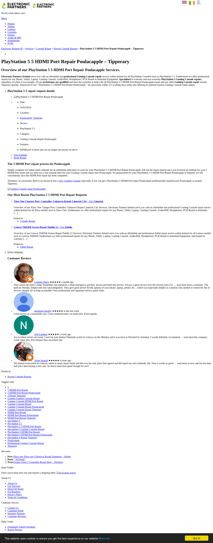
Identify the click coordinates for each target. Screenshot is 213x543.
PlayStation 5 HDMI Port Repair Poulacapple (29, 434)
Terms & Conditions (17, 497)
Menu (4, 18)
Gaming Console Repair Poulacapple (25, 407)
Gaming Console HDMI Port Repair (25, 401)
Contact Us (13, 508)
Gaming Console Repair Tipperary (24, 409)
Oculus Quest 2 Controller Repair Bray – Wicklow (38, 462)
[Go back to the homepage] (28, 8)
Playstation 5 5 (14, 423)
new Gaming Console (70, 180)
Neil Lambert (40, 334)
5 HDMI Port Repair (17, 390)
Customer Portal (15, 510)
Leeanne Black (41, 282)
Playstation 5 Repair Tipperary (22, 437)
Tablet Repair (26, 247)
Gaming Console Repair (19, 404)
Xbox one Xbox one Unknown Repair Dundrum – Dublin (42, 456)
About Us (12, 483)
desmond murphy (42, 311)
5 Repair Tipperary (16, 395)
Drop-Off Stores (15, 489)
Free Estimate (20, 155)
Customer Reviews (16, 516)
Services (29, 48)
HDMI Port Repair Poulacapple (23, 415)
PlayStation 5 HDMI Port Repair (23, 432)
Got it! (196, 538)
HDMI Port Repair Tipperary (21, 418)
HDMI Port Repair (16, 412)
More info (104, 538)
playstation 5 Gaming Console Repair (25, 429)
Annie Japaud (41, 360)
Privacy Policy (14, 494)
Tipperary (12, 446)
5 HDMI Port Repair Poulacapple (24, 393)
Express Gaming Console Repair (23, 398)
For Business (13, 491)
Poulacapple (13, 440)
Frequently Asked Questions (21, 527)
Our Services (13, 486)
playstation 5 (13, 420)
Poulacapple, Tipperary (31, 118)
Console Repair (43, 48)
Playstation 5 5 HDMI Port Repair (24, 426)
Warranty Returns (16, 513)
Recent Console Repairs (65, 48)
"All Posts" (19, 459)
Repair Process (14, 529)
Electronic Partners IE (12, 48)
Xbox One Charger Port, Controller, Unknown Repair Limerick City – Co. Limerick (58, 201)
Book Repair (20, 157)
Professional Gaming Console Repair (25, 443)
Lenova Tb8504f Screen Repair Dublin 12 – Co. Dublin (43, 227)
